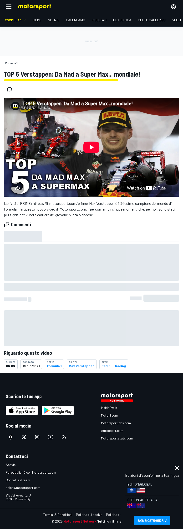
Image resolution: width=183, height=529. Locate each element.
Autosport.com (112, 430)
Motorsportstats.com (117, 438)
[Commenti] (11, 89)
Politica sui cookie (89, 515)
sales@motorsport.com (23, 488)
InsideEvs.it (109, 408)
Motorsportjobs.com (116, 423)
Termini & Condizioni (57, 515)
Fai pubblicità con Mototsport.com (31, 472)
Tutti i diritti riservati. (114, 521)
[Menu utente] (173, 6)
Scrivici (11, 465)
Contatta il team (18, 480)
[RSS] (64, 437)
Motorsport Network (80, 521)
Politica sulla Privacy (121, 515)
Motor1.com (109, 415)
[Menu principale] (8, 7)
